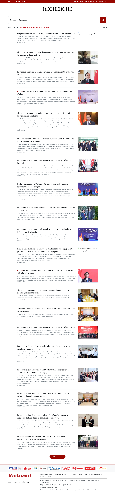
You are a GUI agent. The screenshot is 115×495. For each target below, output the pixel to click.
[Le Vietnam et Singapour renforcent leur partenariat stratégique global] (88, 332)
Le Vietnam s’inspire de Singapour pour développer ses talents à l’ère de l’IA (45, 73)
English (81, 1)
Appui (74, 474)
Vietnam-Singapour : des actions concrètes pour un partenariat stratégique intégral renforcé (43, 114)
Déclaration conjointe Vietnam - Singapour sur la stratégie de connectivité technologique (42, 185)
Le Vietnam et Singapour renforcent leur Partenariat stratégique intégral (44, 161)
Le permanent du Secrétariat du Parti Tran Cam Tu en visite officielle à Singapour (45, 271)
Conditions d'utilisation (60, 474)
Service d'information (95, 474)
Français (87, 1)
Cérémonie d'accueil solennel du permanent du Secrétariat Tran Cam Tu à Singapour (46, 310)
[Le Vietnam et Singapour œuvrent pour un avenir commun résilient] (88, 97)
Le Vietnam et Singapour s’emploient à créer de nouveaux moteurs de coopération (46, 209)
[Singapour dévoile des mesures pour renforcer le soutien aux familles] (88, 39)
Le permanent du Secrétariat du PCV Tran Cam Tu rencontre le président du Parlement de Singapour (43, 394)
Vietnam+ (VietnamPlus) (21, 1)
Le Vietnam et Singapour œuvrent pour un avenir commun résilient (44, 92)
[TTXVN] (13, 468)
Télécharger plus (57, 457)
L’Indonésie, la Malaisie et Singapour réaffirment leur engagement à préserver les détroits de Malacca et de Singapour (45, 250)
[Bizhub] (43, 468)
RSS (69, 474)
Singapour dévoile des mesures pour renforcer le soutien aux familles (46, 33)
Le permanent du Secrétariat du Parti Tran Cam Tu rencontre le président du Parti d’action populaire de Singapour (43, 416)
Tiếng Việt (76, 1)
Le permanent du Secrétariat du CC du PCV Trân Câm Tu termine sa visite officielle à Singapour (45, 140)
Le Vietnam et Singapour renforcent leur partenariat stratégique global (46, 327)
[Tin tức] (27, 468)
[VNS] (54, 468)
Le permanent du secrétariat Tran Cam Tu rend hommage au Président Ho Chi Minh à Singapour (42, 438)
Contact (49, 476)
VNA (86, 474)
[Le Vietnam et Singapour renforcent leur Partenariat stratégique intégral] (88, 165)
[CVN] (66, 468)
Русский (101, 1)
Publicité (42, 476)
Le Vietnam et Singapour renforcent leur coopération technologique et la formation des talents (46, 230)
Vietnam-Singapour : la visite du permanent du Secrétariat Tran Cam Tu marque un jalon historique (46, 53)
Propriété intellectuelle (46, 474)
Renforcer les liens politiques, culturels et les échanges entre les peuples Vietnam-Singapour (43, 347)
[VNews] (20, 468)
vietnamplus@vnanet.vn (50, 487)
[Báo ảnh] (89, 468)
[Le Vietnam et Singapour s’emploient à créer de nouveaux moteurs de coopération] (88, 213)
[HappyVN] (101, 468)
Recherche (57, 8)
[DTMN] (78, 468)
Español (92, 1)
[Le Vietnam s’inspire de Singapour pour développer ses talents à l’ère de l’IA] (88, 77)
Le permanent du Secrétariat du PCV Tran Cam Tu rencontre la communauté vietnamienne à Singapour (43, 371)
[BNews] (35, 468)
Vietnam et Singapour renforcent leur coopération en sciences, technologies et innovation (43, 291)
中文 (97, 1)
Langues (80, 474)
